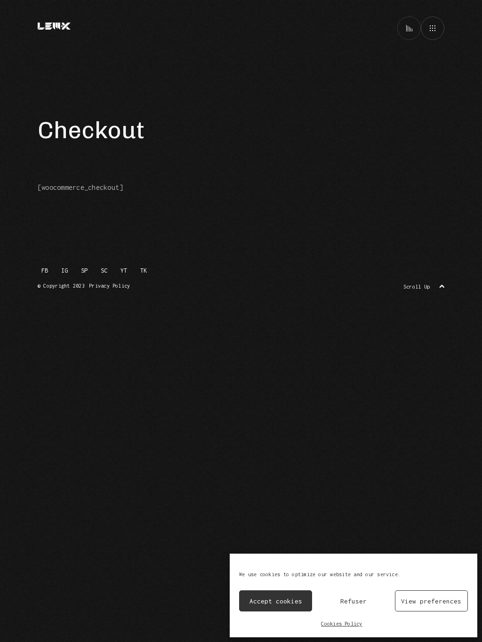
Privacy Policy (109, 286)
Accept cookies (275, 601)
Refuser (353, 601)
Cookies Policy (341, 623)
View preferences (431, 601)
